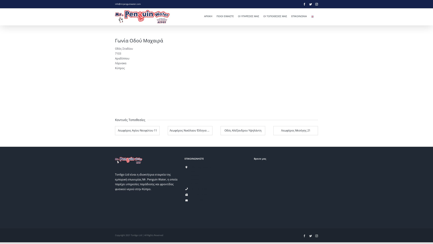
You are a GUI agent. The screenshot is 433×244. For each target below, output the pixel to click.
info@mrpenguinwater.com (128, 4)
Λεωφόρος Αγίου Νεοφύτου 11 (137, 130)
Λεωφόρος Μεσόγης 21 (295, 130)
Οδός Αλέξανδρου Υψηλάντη (242, 130)
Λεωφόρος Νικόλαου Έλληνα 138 (191, 130)
